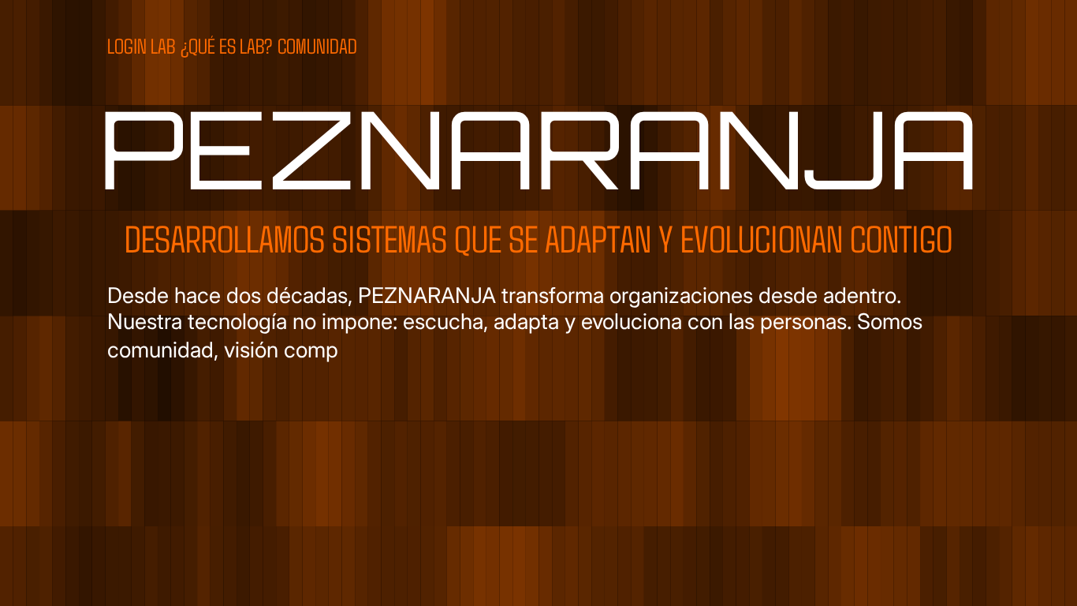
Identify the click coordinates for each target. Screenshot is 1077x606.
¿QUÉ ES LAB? (226, 45)
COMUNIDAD (317, 45)
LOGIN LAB (141, 45)
